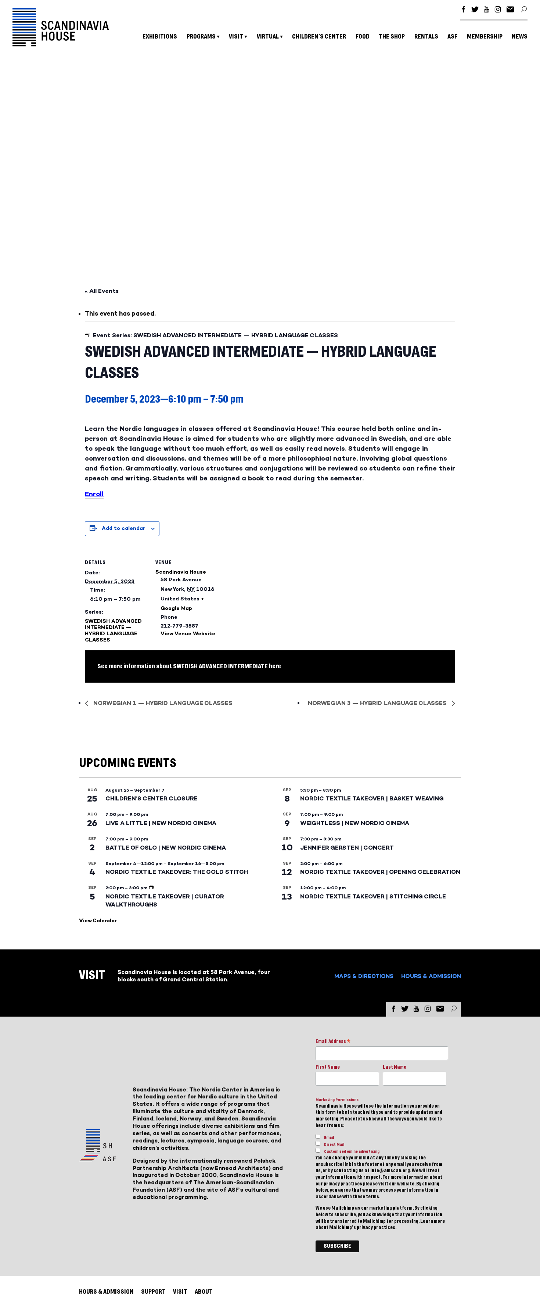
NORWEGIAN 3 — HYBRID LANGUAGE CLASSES (378, 703)
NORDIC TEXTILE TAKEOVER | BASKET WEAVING (372, 798)
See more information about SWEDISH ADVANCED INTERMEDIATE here (189, 666)
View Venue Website (188, 634)
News (520, 36)
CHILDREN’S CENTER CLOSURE (151, 798)
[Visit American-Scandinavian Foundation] (97, 1158)
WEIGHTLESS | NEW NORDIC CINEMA (354, 823)
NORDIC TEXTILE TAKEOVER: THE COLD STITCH (176, 871)
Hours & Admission (431, 976)
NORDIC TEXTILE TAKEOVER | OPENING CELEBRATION (380, 871)
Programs (201, 36)
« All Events (102, 290)
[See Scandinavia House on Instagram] (497, 10)
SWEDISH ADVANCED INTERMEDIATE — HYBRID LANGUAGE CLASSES (113, 630)
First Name (328, 1067)
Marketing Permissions (337, 1100)
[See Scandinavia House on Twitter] (475, 10)
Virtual (268, 36)
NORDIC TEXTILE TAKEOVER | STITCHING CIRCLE (373, 896)
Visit (236, 36)
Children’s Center (319, 36)
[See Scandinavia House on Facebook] (463, 10)
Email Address (333, 1042)
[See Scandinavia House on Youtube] (486, 10)
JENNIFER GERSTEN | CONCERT (347, 847)
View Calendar (98, 921)
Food (363, 36)
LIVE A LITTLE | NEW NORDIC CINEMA (160, 823)
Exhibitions (160, 36)
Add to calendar (123, 528)
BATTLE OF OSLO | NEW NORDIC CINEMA (165, 847)
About (204, 1292)
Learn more (432, 1221)
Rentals (426, 36)
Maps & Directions (363, 976)
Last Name (394, 1067)
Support (153, 1292)
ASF (452, 36)
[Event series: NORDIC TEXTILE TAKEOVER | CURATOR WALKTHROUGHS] (151, 887)
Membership (485, 36)
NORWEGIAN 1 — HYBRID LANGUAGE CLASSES (162, 703)
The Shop (392, 36)
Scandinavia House (180, 572)
